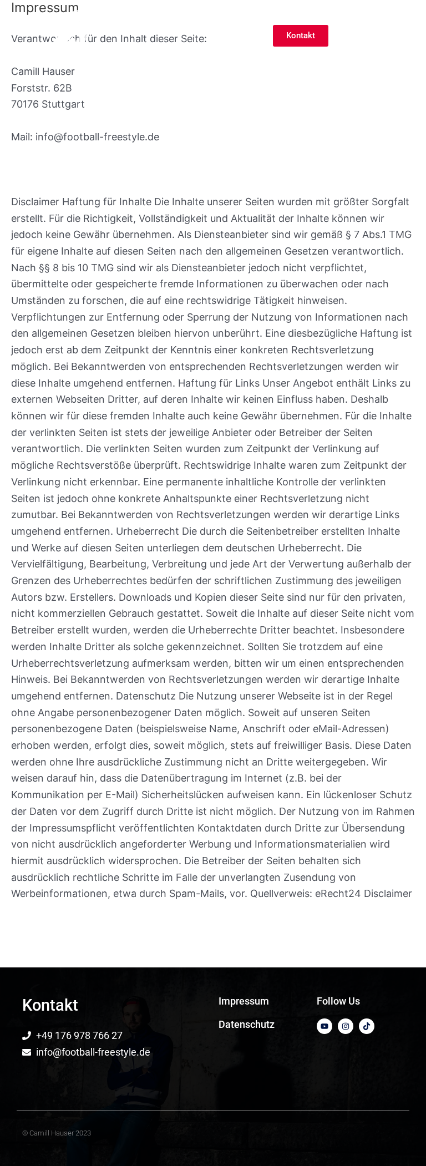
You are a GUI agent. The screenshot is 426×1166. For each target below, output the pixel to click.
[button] (396, 35)
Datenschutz (247, 1024)
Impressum (244, 1001)
